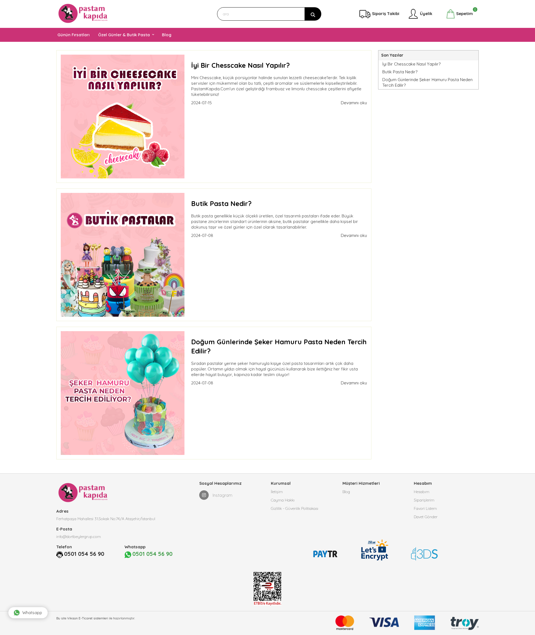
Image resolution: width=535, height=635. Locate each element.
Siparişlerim (424, 500)
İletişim (277, 491)
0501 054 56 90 (84, 553)
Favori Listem (425, 508)
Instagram (221, 495)
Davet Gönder (425, 516)
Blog (346, 491)
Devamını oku (354, 102)
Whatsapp (32, 612)
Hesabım (421, 491)
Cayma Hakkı (283, 500)
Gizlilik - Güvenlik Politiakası (294, 508)
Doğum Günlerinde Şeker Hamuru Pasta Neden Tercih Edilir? (427, 82)
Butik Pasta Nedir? (221, 203)
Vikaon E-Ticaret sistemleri (87, 618)
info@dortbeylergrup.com (78, 536)
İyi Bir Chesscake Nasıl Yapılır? (240, 65)
